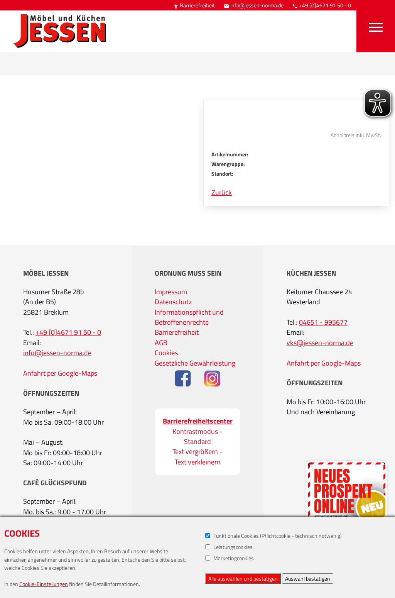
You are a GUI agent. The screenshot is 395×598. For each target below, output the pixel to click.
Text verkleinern (198, 462)
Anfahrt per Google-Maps (60, 373)
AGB (161, 343)
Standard (197, 442)
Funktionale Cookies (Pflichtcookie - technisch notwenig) (277, 536)
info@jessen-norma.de (254, 5)
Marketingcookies (233, 558)
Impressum (171, 292)
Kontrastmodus (195, 432)
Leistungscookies (233, 547)
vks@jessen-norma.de (320, 343)
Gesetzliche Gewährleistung (195, 363)
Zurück (221, 193)
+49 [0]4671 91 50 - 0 (321, 5)
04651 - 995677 (323, 322)
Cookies (166, 353)
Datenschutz (173, 302)
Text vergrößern (195, 452)
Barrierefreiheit (194, 5)
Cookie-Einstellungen (43, 584)
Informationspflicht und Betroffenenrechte (189, 317)
